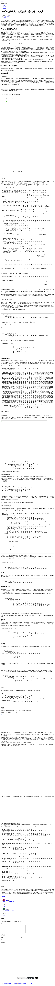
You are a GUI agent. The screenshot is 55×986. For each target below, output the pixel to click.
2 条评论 (5, 17)
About (4, 8)
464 (6, 909)
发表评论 (3, 942)
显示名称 (3, 935)
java (8, 16)
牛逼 (7, 900)
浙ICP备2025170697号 (12, 983)
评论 (2, 923)
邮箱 (2, 937)
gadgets (4, 16)
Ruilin (2, 1)
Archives (5, 6)
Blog (4, 5)
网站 (2, 939)
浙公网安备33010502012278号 (25, 983)
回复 (4, 906)
